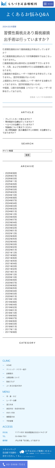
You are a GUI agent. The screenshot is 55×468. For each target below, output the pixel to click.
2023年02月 (11, 228)
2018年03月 (11, 324)
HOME (9, 365)
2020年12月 (11, 274)
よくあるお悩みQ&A (14, 386)
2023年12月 (11, 214)
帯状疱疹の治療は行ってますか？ (19, 122)
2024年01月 (11, 211)
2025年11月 (11, 181)
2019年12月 (11, 299)
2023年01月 (11, 231)
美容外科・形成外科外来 (15, 409)
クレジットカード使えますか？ (18, 119)
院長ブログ (10, 381)
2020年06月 (11, 285)
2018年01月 (11, 326)
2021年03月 (11, 266)
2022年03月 (11, 244)
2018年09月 (11, 316)
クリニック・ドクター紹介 (16, 369)
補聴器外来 (10, 417)
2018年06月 (11, 321)
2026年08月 (11, 173)
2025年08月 (11, 187)
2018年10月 (11, 313)
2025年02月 (11, 192)
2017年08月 (11, 332)
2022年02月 (11, 247)
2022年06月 (11, 236)
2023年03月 (11, 225)
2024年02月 (11, 209)
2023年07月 (11, 220)
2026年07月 (11, 176)
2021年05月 (11, 261)
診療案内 (9, 373)
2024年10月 (11, 195)
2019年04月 (11, 305)
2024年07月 (11, 200)
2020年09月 (11, 280)
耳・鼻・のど (11, 396)
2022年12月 (11, 233)
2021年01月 (11, 272)
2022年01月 (11, 250)
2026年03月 (11, 179)
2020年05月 (11, 288)
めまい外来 (10, 413)
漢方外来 (9, 404)
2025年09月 (11, 184)
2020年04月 (11, 291)
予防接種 (9, 421)
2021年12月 (11, 253)
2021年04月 (11, 264)
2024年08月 (11, 198)
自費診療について (13, 377)
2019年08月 (11, 302)
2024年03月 (11, 206)
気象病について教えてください (18, 127)
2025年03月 (11, 189)
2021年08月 (11, 255)
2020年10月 (11, 277)
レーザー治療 (11, 400)
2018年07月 (11, 318)
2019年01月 (11, 310)
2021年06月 (11, 258)
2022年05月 (11, 239)
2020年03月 (11, 294)
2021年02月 (11, 269)
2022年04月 (11, 242)
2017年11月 (11, 329)
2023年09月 (11, 217)
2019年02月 (11, 307)
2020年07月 (11, 283)
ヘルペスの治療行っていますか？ (19, 125)
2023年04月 (11, 222)
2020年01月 (11, 296)
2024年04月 (11, 203)
